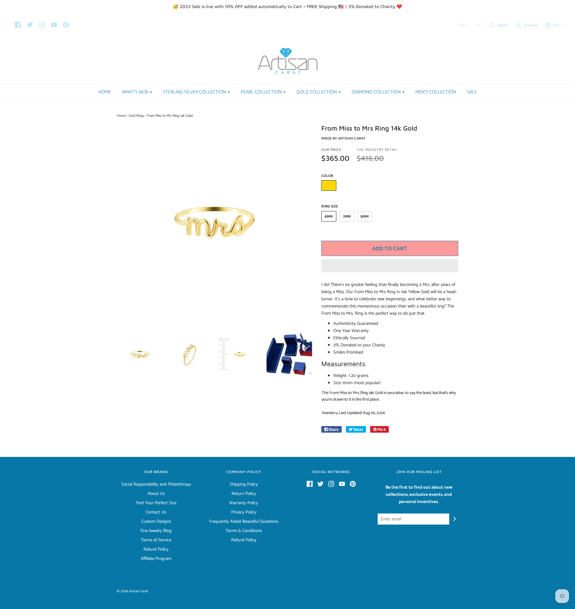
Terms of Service (156, 540)
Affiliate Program (156, 558)
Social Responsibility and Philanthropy (156, 484)
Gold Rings (136, 116)
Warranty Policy (243, 503)
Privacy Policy (243, 512)
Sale (472, 92)
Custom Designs (156, 521)
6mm (329, 216)
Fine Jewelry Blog (156, 530)
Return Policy (243, 493)
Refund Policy (156, 549)
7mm (347, 216)
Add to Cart (389, 248)
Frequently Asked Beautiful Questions (243, 521)
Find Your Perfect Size (156, 503)
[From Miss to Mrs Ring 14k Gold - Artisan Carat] (140, 354)
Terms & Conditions (244, 530)
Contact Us (156, 512)
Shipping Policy (244, 484)
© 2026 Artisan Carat (132, 591)
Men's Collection (435, 92)
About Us (156, 493)
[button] (390, 265)
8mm (365, 216)
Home (105, 92)
